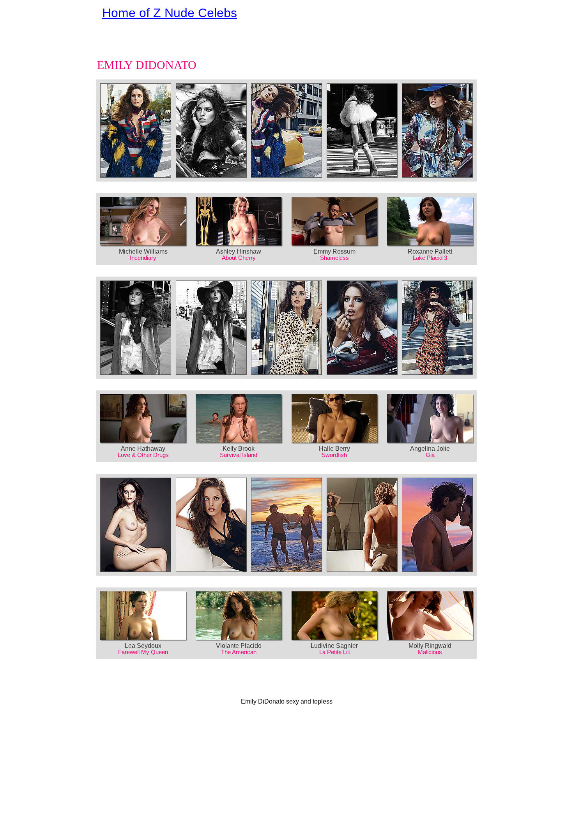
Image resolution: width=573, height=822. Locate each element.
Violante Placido (239, 645)
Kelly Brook (239, 448)
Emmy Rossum (334, 251)
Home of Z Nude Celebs (169, 13)
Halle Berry (334, 448)
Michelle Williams (143, 251)
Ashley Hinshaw (238, 251)
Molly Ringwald (430, 645)
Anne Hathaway (143, 448)
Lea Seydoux (143, 645)
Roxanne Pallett (430, 251)
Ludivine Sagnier (334, 645)
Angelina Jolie (430, 448)
